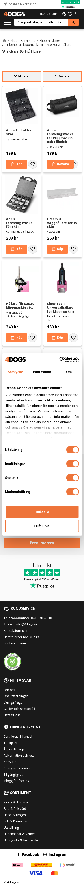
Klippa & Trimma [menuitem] (16, 802)
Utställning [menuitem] (11, 827)
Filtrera (23, 76)
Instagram (58, 854)
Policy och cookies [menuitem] (17, 768)
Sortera (64, 76)
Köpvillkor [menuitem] (11, 762)
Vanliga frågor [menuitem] (14, 702)
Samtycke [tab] (15, 372)
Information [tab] (42, 372)
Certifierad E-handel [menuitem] (18, 736)
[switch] (72, 463)
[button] (7, 22)
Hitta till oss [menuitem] (12, 715)
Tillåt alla (42, 512)
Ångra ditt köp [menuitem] (14, 749)
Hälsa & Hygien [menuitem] (15, 815)
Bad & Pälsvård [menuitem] (15, 808)
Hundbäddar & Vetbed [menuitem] (20, 834)
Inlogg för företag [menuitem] (16, 781)
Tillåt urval (42, 526)
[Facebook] (18, 854)
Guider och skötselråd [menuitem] (19, 709)
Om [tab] (69, 372)
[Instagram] (45, 854)
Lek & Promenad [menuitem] (16, 821)
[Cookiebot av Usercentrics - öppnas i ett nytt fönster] (60, 359)
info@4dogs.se (26, 624)
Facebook (30, 854)
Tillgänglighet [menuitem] (13, 774)
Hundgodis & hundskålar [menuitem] (21, 840)
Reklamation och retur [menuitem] (20, 755)
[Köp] (16, 164)
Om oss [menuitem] (9, 690)
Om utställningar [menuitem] (16, 696)
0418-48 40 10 (41, 618)
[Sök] (73, 22)
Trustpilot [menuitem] (10, 743)
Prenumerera (42, 542)
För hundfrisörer (15, 643)
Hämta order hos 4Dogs (21, 637)
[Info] (60, 164)
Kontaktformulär (16, 630)
